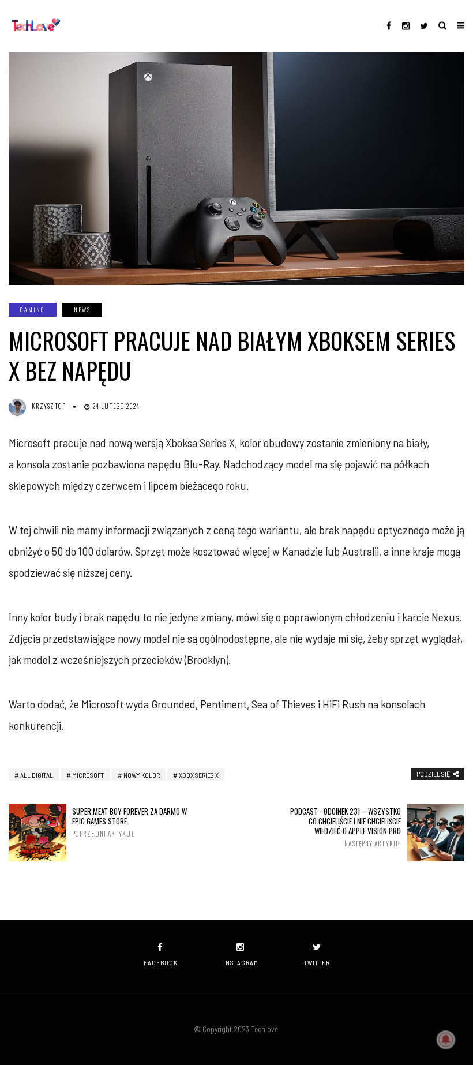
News (82, 309)
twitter (317, 962)
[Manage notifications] (446, 1039)
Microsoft (88, 775)
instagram (240, 962)
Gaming (32, 309)
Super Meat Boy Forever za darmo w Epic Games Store (129, 822)
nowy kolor (141, 775)
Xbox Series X (199, 775)
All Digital (36, 775)
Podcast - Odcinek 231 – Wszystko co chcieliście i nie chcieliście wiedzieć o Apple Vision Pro (345, 827)
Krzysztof (49, 406)
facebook (161, 962)
